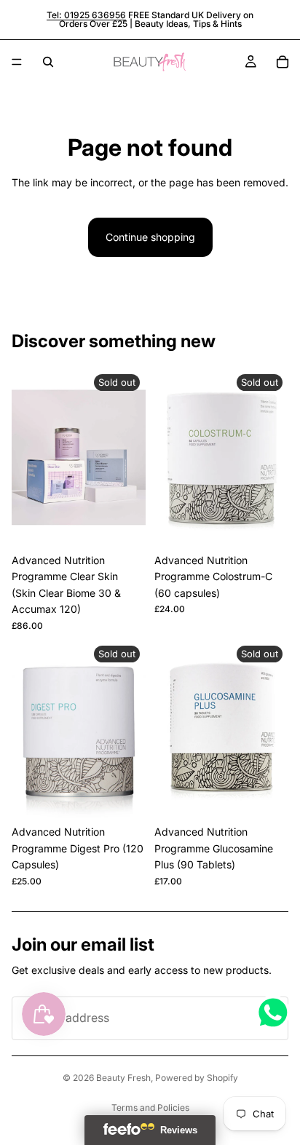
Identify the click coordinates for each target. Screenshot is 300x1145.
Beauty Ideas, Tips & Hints (188, 23)
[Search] (48, 62)
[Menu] (16, 62)
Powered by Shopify (196, 1077)
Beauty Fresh (123, 1077)
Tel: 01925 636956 (86, 14)
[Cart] (283, 62)
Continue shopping (150, 237)
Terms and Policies (150, 1107)
